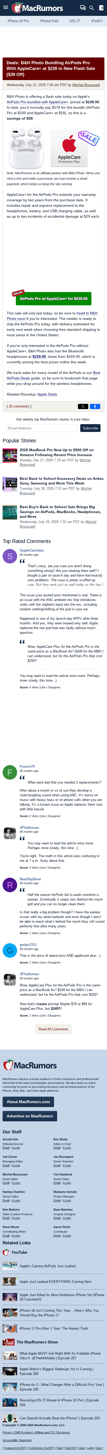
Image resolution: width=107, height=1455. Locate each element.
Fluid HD (70, 1448)
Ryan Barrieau (63, 1209)
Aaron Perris (62, 1226)
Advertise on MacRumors (30, 1116)
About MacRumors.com (28, 1102)
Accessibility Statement (17, 1440)
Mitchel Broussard (86, 85)
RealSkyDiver (30, 879)
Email (6, 1147)
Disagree (53, 687)
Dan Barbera (11, 1209)
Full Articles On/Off (40, 1448)
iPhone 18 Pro (18, 21)
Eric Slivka (61, 1139)
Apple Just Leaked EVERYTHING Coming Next (55, 1282)
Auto (82, 1448)
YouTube (19, 1252)
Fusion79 (27, 766)
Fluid (59, 1448)
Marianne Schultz (65, 1191)
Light (90, 1448)
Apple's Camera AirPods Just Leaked (48, 1266)
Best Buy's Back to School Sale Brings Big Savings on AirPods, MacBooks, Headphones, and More (60, 511)
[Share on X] (83, 406)
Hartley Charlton (14, 1191)
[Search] (93, 8)
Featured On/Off (14, 1448)
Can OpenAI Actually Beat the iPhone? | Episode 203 (60, 1418)
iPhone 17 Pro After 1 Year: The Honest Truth (54, 1328)
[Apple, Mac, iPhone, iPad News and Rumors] (37, 14)
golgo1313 (28, 945)
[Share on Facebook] (95, 406)
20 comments (19, 406)
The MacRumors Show (37, 1342)
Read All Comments (54, 1029)
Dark (99, 1448)
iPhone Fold (49, 21)
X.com (16, 1147)
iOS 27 (75, 21)
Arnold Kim (10, 1139)
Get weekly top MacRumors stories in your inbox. (53, 419)
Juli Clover (10, 1156)
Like (43, 687)
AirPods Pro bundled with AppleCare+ (37, 102)
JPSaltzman (29, 828)
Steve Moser (11, 1226)
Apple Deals (47, 394)
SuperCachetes (32, 550)
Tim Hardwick (63, 1174)
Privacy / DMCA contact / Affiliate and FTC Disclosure (36, 1432)
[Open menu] (6, 8)
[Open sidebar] (101, 8)
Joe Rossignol (63, 1156)
